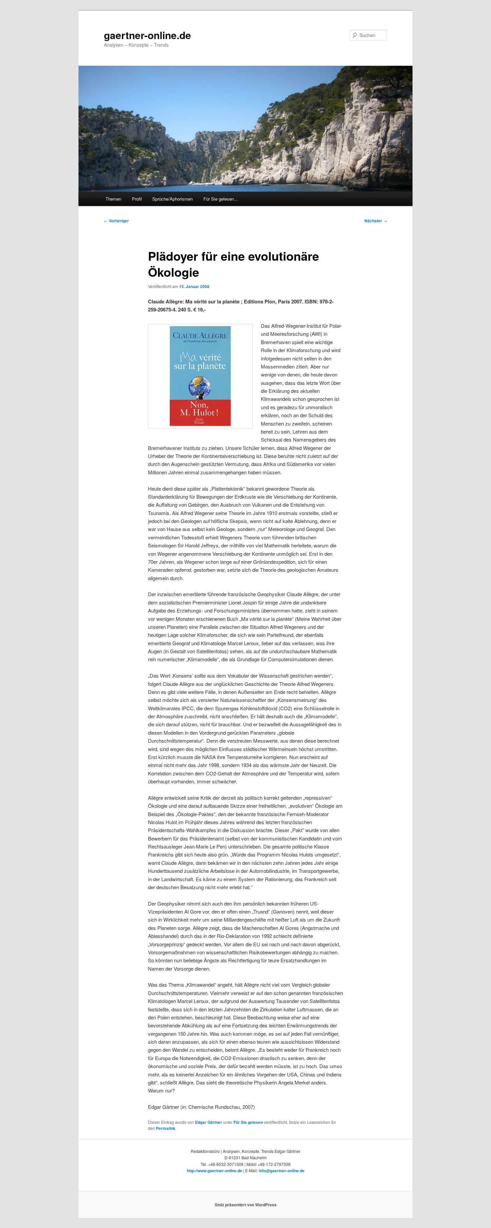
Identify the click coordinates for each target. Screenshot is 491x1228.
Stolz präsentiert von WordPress (246, 1205)
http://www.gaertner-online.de (214, 1171)
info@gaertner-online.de (282, 1171)
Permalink (165, 1128)
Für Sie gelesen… (220, 199)
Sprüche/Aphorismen (172, 199)
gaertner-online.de (147, 35)
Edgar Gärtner (208, 1122)
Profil (137, 199)
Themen (113, 199)
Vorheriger (116, 221)
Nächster (375, 221)
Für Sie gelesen (248, 1122)
